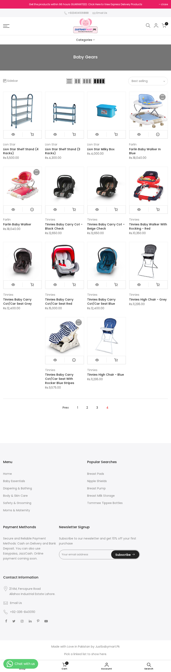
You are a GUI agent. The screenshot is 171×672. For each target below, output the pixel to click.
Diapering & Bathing (17, 488)
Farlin (133, 144)
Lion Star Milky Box (100, 149)
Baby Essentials (14, 481)
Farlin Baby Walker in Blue (145, 151)
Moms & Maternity (16, 510)
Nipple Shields (97, 481)
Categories (84, 40)
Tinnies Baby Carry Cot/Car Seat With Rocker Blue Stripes (59, 379)
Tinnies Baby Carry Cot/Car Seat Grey (17, 301)
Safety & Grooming (17, 503)
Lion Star (9, 144)
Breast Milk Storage (101, 496)
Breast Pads (95, 474)
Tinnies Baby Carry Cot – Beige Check (106, 226)
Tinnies (50, 219)
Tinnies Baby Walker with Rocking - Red (148, 226)
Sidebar (12, 81)
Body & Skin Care (15, 496)
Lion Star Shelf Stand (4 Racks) (21, 151)
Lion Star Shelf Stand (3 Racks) (62, 151)
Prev (66, 407)
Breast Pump (96, 488)
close (164, 4)
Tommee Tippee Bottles (105, 503)
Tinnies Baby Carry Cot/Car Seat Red (59, 301)
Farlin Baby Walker (17, 224)
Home (7, 474)
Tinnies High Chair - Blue (105, 375)
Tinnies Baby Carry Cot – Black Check (64, 226)
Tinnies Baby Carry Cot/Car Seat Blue (101, 301)
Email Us (101, 13)
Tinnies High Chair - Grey (148, 299)
